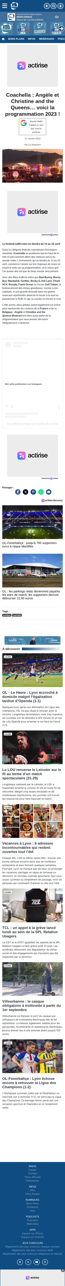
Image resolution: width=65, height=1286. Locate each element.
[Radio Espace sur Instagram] (45, 1262)
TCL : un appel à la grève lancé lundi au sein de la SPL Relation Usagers (30, 932)
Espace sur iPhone (32, 1233)
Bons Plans (16, 39)
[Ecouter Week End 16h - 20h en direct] (32, 640)
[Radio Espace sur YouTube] (37, 1262)
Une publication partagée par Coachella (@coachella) (32, 424)
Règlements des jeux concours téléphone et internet (32, 1253)
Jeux (32, 1210)
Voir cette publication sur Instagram (23, 384)
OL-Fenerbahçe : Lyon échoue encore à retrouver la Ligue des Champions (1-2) (29, 1083)
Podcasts (32, 1220)
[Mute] (56, 17)
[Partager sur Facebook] (17, 493)
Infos (31, 39)
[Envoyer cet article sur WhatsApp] (40, 493)
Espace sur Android (32, 1236)
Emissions (32, 1206)
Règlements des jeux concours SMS (32, 1250)
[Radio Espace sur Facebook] (20, 1262)
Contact (32, 1173)
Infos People (32, 1193)
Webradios (46, 39)
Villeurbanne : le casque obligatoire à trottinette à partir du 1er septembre (31, 1005)
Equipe (32, 1169)
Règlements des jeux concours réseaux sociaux (32, 1246)
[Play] (3, 26)
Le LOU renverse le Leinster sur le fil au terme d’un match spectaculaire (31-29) (31, 774)
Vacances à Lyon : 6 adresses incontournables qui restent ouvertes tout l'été (27, 847)
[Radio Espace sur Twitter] (28, 1262)
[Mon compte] (60, 6)
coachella (17, 615)
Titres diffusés (32, 1176)
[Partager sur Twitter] (24, 493)
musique (7, 615)
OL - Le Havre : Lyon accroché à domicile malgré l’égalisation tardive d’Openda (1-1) (30, 696)
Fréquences (32, 1180)
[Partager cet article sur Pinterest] (32, 493)
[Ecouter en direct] (47, 6)
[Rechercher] (53, 6)
